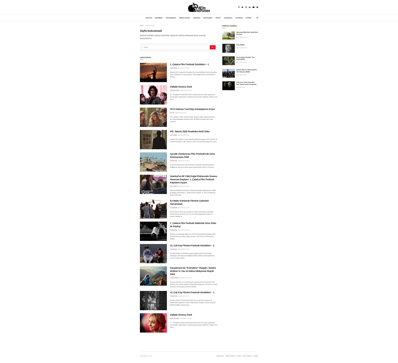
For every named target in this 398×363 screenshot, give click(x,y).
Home (141, 25)
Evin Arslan (173, 160)
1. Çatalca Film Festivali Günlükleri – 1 (189, 64)
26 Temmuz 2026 (242, 62)
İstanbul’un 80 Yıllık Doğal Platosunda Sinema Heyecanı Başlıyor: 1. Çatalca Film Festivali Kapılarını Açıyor (193, 179)
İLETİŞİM (248, 18)
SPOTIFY (218, 18)
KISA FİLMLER (208, 18)
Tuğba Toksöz (174, 277)
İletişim (256, 356)
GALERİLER (239, 18)
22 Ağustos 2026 (187, 318)
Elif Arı (172, 112)
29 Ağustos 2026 (184, 68)
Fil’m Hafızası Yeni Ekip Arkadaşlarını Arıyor (192, 109)
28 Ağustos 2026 (182, 112)
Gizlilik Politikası (230, 356)
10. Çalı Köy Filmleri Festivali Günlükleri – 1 (192, 292)
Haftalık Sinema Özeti (181, 86)
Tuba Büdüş (173, 68)
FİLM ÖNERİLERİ (171, 18)
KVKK (239, 356)
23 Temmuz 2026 (242, 74)
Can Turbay (173, 135)
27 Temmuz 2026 (242, 47)
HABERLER (196, 18)
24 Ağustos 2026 (184, 207)
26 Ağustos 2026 (184, 160)
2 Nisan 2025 (241, 87)
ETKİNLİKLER (228, 18)
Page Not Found (149, 25)
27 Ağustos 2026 (184, 135)
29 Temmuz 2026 (242, 37)
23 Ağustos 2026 (186, 277)
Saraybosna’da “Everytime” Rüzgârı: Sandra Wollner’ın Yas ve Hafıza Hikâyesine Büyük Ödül (193, 271)
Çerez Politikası (247, 356)
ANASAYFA (149, 18)
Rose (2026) (240, 45)
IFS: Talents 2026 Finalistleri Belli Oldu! (190, 131)
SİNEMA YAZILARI (184, 18)
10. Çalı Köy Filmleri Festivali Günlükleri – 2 (192, 245)
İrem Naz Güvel (175, 90)
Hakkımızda (220, 356)
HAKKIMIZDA (159, 18)
